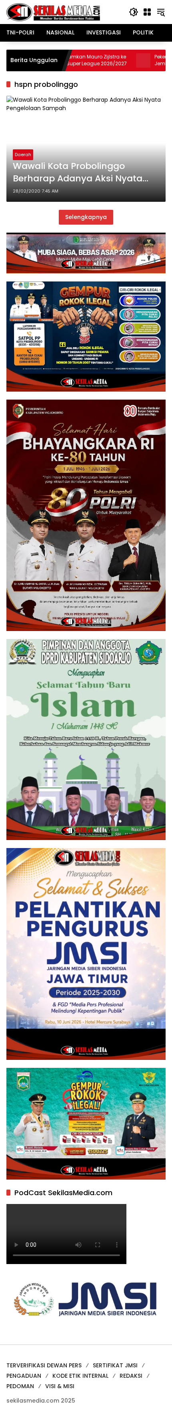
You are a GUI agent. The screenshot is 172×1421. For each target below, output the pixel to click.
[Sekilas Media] (53, 12)
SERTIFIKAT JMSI (115, 1365)
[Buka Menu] (147, 12)
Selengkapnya (86, 217)
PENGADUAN (23, 1376)
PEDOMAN (20, 1386)
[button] (133, 12)
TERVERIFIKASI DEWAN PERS (44, 1365)
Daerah (23, 154)
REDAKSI (131, 1376)
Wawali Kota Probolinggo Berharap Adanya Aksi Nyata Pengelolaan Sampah (77, 172)
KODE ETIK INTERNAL (80, 1376)
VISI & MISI (59, 1386)
